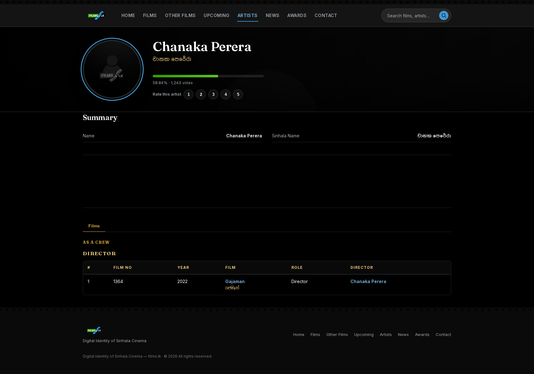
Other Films (180, 15)
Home (128, 15)
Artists (248, 15)
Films (150, 15)
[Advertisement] (267, 181)
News (273, 15)
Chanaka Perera (368, 281)
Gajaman (235, 281)
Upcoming (216, 15)
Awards (297, 15)
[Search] (443, 15)
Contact (326, 15)
